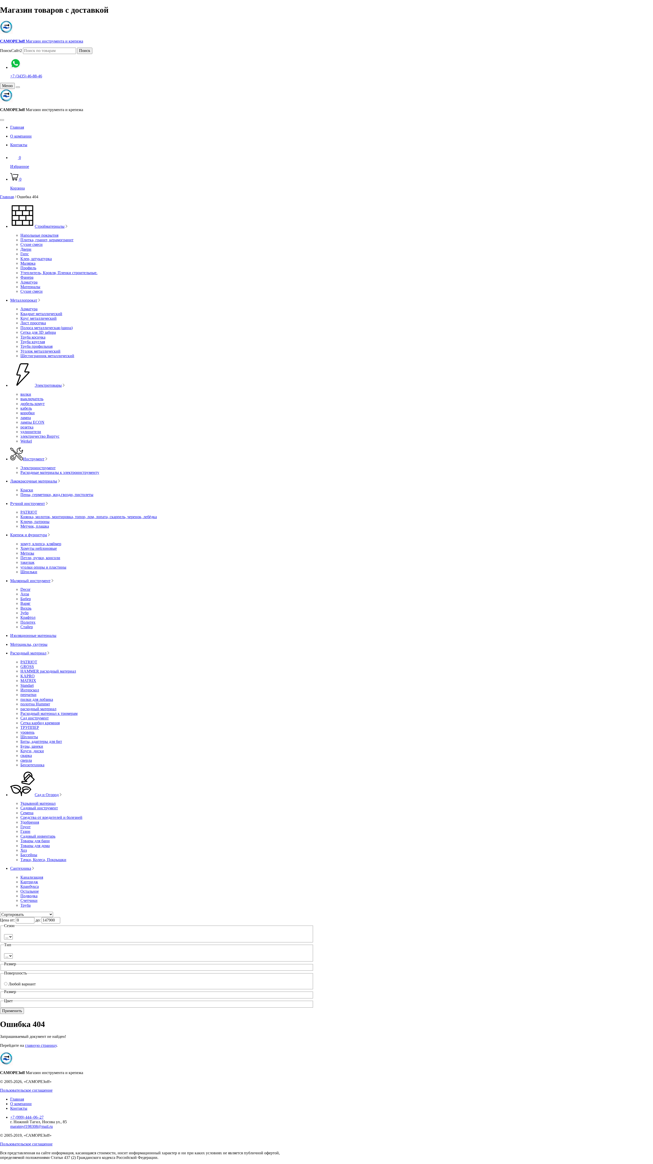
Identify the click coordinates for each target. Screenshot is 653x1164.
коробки (27, 413)
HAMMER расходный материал (48, 671)
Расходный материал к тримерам (49, 713)
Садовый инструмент (39, 808)
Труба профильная (36, 346)
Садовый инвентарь (37, 836)
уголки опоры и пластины (43, 567)
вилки (25, 394)
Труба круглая (32, 342)
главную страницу (41, 1045)
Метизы (27, 553)
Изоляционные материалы (33, 635)
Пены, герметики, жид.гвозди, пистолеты (56, 494)
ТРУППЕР (29, 727)
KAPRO (27, 676)
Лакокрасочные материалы (33, 481)
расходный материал (38, 709)
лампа (25, 418)
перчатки (28, 694)
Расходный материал (28, 653)
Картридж (29, 882)
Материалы (30, 287)
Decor (25, 589)
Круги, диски (32, 751)
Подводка (28, 896)
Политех (27, 622)
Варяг (25, 603)
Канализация (31, 877)
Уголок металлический (40, 351)
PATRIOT (28, 512)
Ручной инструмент (27, 503)
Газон (25, 831)
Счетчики (28, 900)
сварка (26, 755)
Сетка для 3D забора (38, 332)
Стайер (26, 627)
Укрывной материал (38, 803)
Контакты (18, 145)
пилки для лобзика (36, 699)
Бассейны (28, 855)
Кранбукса (29, 886)
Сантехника (20, 868)
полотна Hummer (35, 704)
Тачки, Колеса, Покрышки (43, 860)
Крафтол (27, 617)
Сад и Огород (47, 795)
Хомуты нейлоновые (38, 548)
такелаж (27, 562)
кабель (26, 408)
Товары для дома (35, 846)
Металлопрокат (23, 300)
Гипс (24, 254)
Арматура (28, 282)
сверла (26, 760)
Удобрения (29, 822)
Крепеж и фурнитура (28, 535)
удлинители (30, 432)
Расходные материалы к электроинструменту (59, 472)
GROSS (27, 666)
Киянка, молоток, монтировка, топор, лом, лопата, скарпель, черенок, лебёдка (88, 517)
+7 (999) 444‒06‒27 (27, 1117)
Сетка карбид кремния (40, 723)
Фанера (26, 277)
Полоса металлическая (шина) (46, 328)
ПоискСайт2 (11, 50)
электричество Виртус (39, 436)
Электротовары (48, 385)
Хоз (23, 850)
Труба (25, 905)
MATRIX (28, 680)
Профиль (28, 268)
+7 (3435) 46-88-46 (26, 76)
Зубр (24, 613)
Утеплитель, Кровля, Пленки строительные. (58, 273)
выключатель (31, 399)
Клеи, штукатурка (36, 259)
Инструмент (33, 459)
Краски (26, 490)
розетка (26, 427)
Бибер (25, 599)
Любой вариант (22, 984)
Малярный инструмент (30, 581)
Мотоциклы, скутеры (28, 644)
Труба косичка (32, 337)
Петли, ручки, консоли (40, 558)
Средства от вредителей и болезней (51, 817)
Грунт (25, 827)
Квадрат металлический (41, 314)
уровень (27, 732)
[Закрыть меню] (18, 87)
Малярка (27, 263)
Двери (25, 249)
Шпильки (28, 572)
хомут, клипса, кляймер (40, 544)
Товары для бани (35, 841)
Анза (24, 594)
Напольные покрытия (39, 235)
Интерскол (29, 690)
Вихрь (25, 608)
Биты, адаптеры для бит (41, 741)
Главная (17, 127)
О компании (21, 136)
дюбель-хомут (32, 404)
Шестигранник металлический (47, 356)
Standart (27, 685)
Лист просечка (33, 323)
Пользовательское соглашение (26, 1090)
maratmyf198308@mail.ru (31, 1126)
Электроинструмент (38, 468)
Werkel (26, 441)
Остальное (29, 891)
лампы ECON (32, 422)
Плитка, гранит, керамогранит (46, 240)
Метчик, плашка (34, 526)
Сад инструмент (34, 718)
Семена (26, 813)
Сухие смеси (31, 244)
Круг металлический (38, 318)
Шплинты (29, 737)
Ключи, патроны (34, 521)
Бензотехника (32, 765)
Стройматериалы (50, 226)
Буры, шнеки (31, 746)
